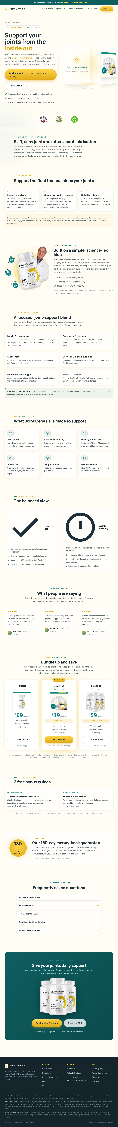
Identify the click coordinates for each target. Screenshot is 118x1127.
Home (7, 22)
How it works (47, 9)
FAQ (95, 9)
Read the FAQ (75, 1023)
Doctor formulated (75, 9)
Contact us (71, 1069)
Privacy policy (97, 1069)
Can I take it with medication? (32, 922)
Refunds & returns (74, 1073)
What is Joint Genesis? (29, 897)
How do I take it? (26, 905)
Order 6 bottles (59, 739)
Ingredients (60, 9)
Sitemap (95, 1081)
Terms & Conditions (62, 858)
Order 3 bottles (96, 739)
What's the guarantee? (29, 930)
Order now (107, 9)
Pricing (89, 9)
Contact (110, 1122)
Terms (95, 1122)
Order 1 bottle (22, 739)
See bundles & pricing (28, 75)
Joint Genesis (17, 8)
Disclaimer (96, 1077)
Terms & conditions (99, 1073)
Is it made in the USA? (28, 914)
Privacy (89, 1122)
